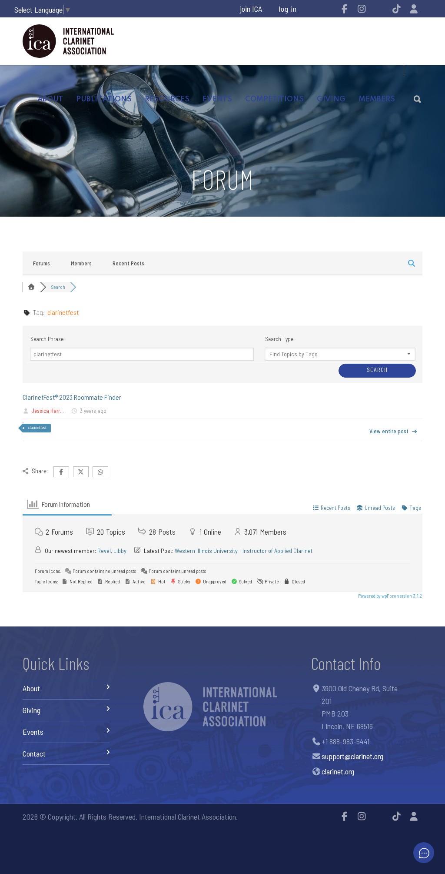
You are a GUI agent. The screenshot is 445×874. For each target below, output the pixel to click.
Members (81, 263)
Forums (41, 263)
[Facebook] (344, 8)
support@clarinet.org (352, 756)
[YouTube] (379, 8)
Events (217, 99)
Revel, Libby (111, 550)
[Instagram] (361, 8)
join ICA (251, 8)
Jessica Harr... (48, 410)
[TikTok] (396, 8)
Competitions (274, 99)
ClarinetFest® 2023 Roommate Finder (72, 397)
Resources (167, 99)
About (50, 99)
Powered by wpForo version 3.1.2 (389, 596)
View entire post (388, 431)
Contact (34, 753)
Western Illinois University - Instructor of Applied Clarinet (243, 550)
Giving (331, 99)
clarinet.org (338, 771)
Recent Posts (128, 263)
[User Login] (413, 8)
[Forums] (31, 287)
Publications (104, 99)
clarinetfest (37, 427)
